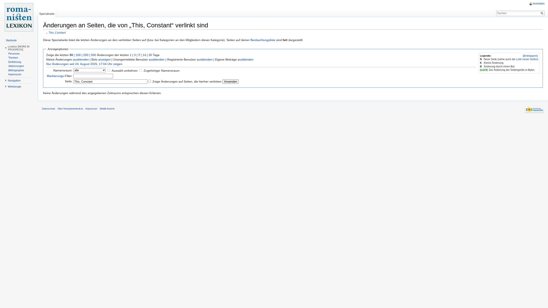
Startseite (11, 40)
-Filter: (60, 76)
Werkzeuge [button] (14, 86)
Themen (13, 57)
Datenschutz (48, 108)
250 (85, 55)
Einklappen (530, 55)
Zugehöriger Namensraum (162, 70)
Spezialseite (46, 13)
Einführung (14, 62)
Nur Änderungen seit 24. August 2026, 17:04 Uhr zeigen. (84, 64)
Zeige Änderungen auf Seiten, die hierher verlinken (187, 81)
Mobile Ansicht (107, 108)
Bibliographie (16, 70)
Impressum (14, 74)
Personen (14, 53)
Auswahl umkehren (125, 70)
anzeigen (104, 59)
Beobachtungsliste (262, 40)
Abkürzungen (16, 66)
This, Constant (57, 32)
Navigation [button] (14, 80)
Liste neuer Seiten (526, 59)
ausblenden (81, 59)
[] (530, 55)
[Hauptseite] (19, 17)
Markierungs (55, 76)
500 (93, 55)
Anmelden (539, 3)
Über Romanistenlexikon (70, 108)
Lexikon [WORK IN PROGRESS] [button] (19, 48)
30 (150, 55)
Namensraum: (63, 70)
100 (78, 55)
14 (144, 55)
